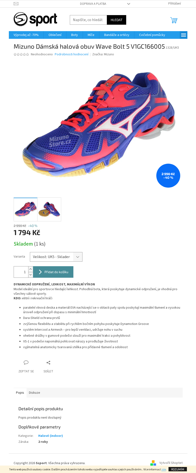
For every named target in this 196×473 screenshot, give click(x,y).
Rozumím (177, 469)
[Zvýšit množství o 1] (30, 269)
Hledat (116, 20)
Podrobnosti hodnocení (71, 54)
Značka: (103, 54)
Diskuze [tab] (34, 392)
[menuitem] (26, 35)
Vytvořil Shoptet (171, 463)
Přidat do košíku (56, 272)
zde (163, 469)
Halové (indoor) (50, 435)
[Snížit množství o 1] (30, 274)
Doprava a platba (93, 4)
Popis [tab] (20, 392)
